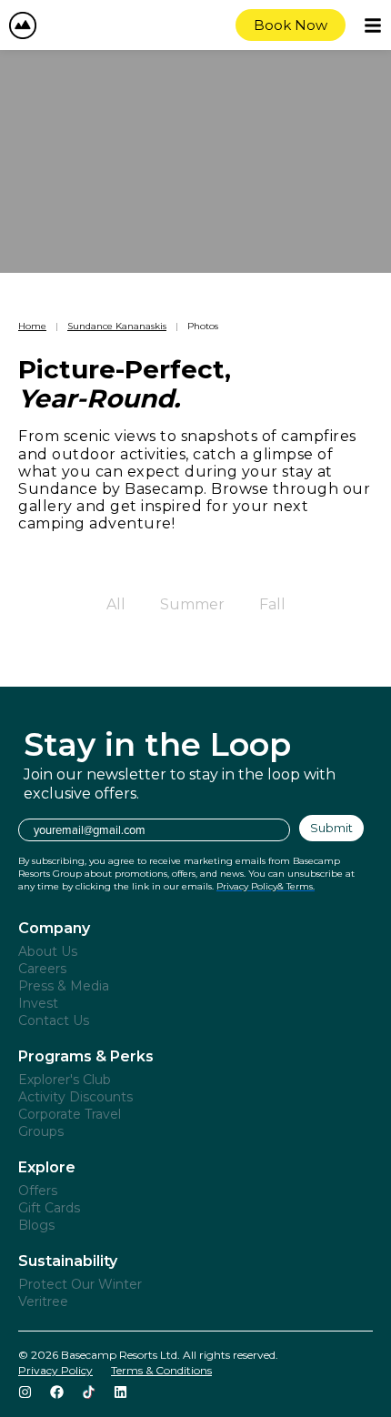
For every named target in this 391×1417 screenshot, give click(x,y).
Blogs (36, 1225)
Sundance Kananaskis (116, 326)
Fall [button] (272, 604)
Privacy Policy (55, 1370)
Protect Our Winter (80, 1284)
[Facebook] (57, 1392)
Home (32, 326)
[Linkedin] (120, 1392)
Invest (38, 1003)
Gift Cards (49, 1208)
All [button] (115, 604)
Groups (41, 1131)
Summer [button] (192, 604)
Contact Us (53, 1020)
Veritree (43, 1301)
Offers (37, 1190)
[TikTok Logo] (88, 1392)
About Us (47, 951)
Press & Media (63, 986)
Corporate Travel (69, 1114)
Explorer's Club (64, 1079)
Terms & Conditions (161, 1370)
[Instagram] (25, 1392)
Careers (42, 968)
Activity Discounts (75, 1097)
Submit (331, 827)
